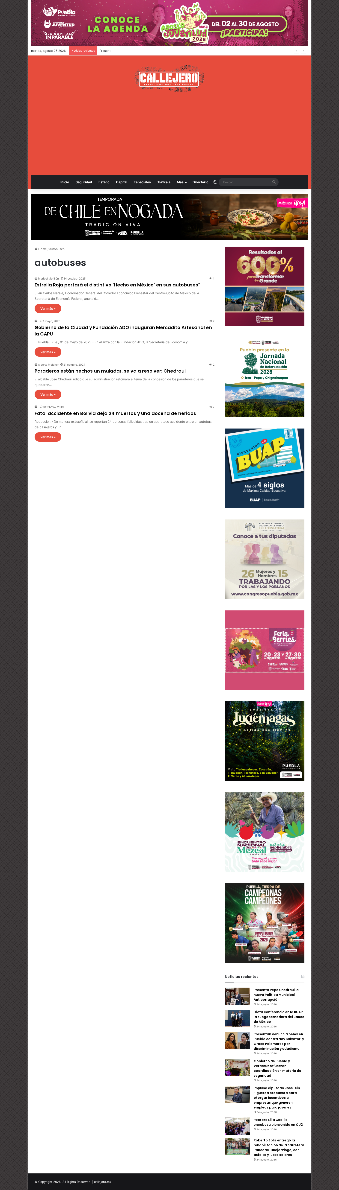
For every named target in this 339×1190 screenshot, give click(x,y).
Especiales (142, 182)
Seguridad (84, 182)
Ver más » (48, 308)
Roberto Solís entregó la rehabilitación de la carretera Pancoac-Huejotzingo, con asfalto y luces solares (279, 1147)
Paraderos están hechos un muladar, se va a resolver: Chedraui (110, 371)
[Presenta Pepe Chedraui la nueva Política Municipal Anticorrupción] (237, 996)
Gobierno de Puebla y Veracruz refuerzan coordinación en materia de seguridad (277, 1068)
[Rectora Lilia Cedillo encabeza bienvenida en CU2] (237, 1126)
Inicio (64, 182)
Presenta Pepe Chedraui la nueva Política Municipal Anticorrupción (276, 995)
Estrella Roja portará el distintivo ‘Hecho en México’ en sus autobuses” (117, 285)
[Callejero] (169, 78)
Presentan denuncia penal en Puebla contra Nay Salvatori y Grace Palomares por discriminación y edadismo (176, 50)
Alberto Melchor (48, 364)
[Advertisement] (169, 134)
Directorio (200, 182)
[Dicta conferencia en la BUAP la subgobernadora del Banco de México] (237, 1018)
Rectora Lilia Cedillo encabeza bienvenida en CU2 (278, 1122)
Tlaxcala (163, 182)
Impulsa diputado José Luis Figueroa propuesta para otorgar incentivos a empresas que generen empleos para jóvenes (277, 1098)
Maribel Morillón (48, 278)
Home (42, 249)
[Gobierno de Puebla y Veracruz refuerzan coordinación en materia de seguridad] (237, 1067)
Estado (104, 182)
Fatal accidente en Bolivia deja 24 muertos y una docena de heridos (115, 413)
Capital (121, 182)
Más (180, 182)
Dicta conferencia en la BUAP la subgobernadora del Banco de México (279, 1017)
